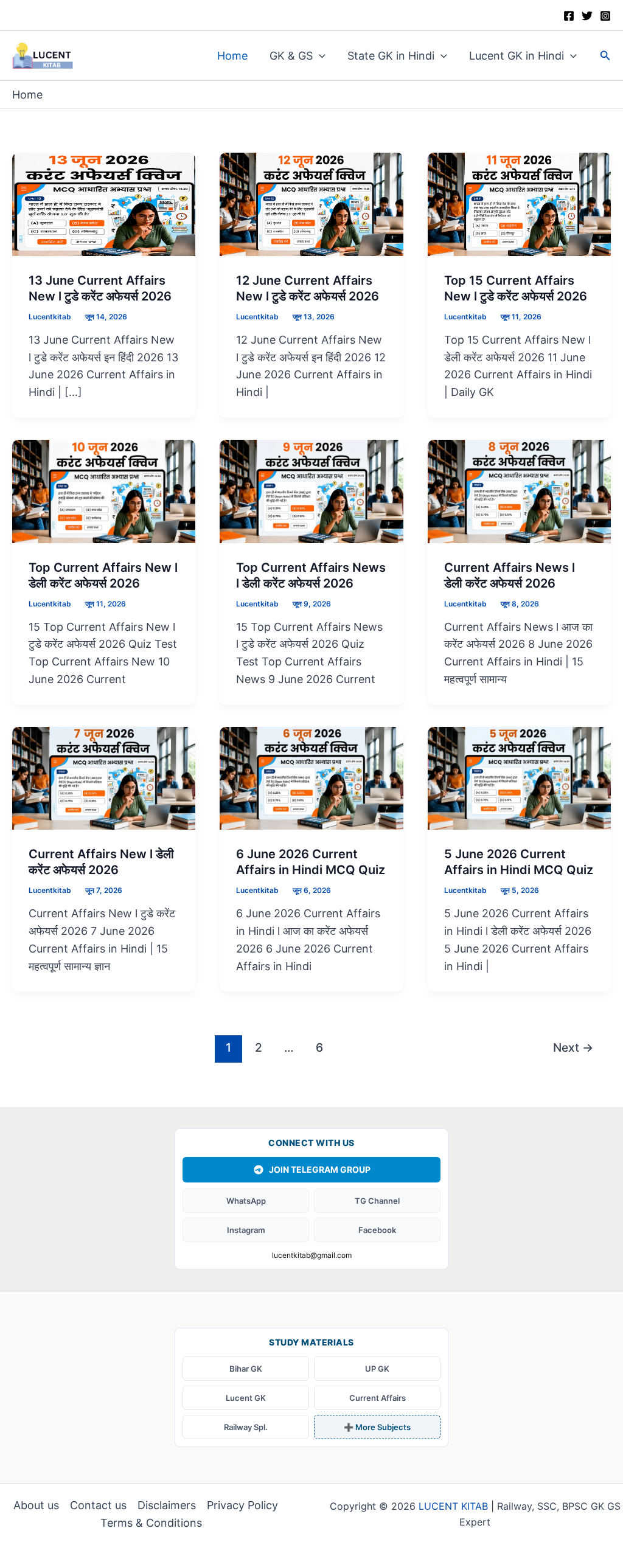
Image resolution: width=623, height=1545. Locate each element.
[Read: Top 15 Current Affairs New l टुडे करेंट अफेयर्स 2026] (519, 203)
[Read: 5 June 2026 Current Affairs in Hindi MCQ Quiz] (519, 777)
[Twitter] (587, 15)
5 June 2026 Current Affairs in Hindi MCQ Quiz (518, 862)
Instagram (246, 1230)
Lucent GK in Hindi (516, 55)
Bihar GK (245, 1368)
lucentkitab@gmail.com (312, 1255)
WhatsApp (246, 1201)
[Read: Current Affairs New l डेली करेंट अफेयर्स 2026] (103, 777)
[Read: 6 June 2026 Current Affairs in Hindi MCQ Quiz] (311, 777)
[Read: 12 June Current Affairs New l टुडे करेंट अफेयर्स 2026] (311, 203)
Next (573, 1047)
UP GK (377, 1368)
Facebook (377, 1230)
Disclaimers (166, 1505)
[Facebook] (568, 15)
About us (36, 1505)
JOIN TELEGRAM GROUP (320, 1169)
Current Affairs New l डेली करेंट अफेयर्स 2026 (101, 862)
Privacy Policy (242, 1505)
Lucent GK (246, 1398)
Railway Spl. (246, 1427)
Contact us (98, 1505)
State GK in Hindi (390, 55)
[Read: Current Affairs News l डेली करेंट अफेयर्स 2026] (519, 490)
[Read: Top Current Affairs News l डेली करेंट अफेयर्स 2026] (311, 490)
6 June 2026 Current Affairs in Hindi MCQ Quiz (310, 862)
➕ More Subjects (377, 1427)
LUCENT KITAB (453, 1506)
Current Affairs (377, 1398)
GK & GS (291, 55)
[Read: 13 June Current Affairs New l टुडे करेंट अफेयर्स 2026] (103, 203)
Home (232, 55)
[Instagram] (605, 15)
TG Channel (377, 1201)
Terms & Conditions (151, 1522)
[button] (319, 56)
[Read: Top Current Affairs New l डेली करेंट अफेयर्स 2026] (103, 490)
